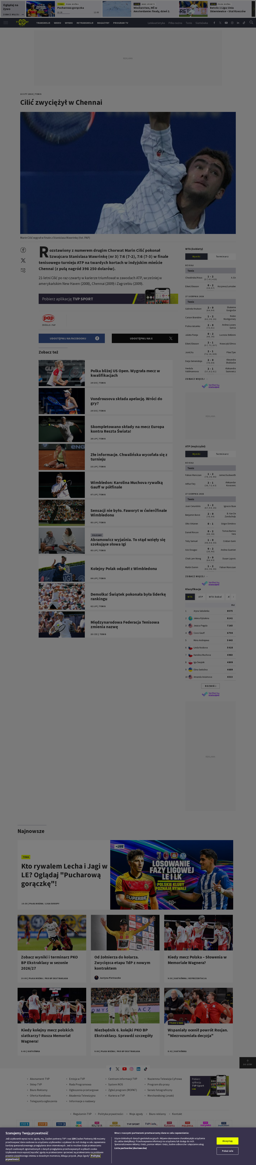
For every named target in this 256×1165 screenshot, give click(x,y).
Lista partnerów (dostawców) (130, 1148)
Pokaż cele (227, 1150)
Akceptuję (227, 1141)
